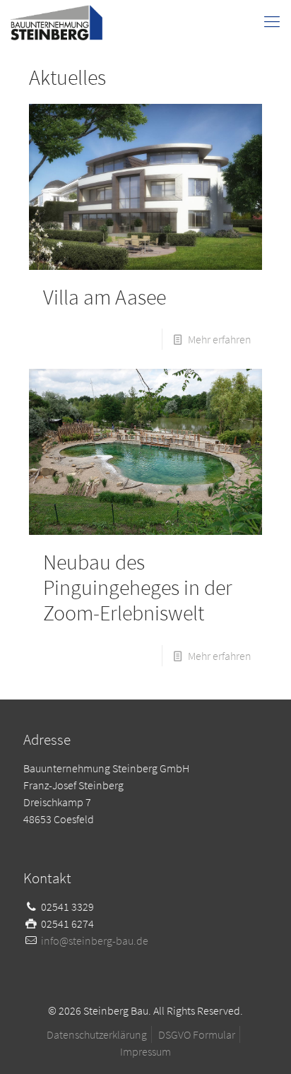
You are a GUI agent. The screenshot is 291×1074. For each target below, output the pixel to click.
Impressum (145, 1051)
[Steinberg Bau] (56, 21)
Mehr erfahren (219, 339)
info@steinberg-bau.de (94, 940)
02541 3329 (67, 906)
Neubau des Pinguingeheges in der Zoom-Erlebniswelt (137, 587)
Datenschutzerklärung (97, 1034)
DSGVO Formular (196, 1034)
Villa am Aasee (104, 296)
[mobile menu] (272, 21)
